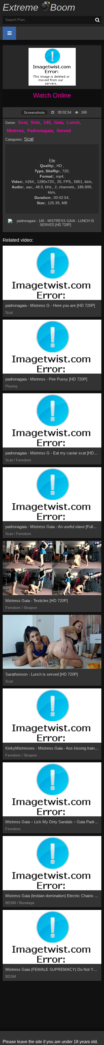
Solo (35, 122)
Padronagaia (40, 130)
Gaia (58, 122)
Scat (22, 122)
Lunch (73, 122)
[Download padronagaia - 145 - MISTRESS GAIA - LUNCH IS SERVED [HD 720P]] (53, 223)
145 (47, 122)
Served (64, 130)
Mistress (15, 130)
